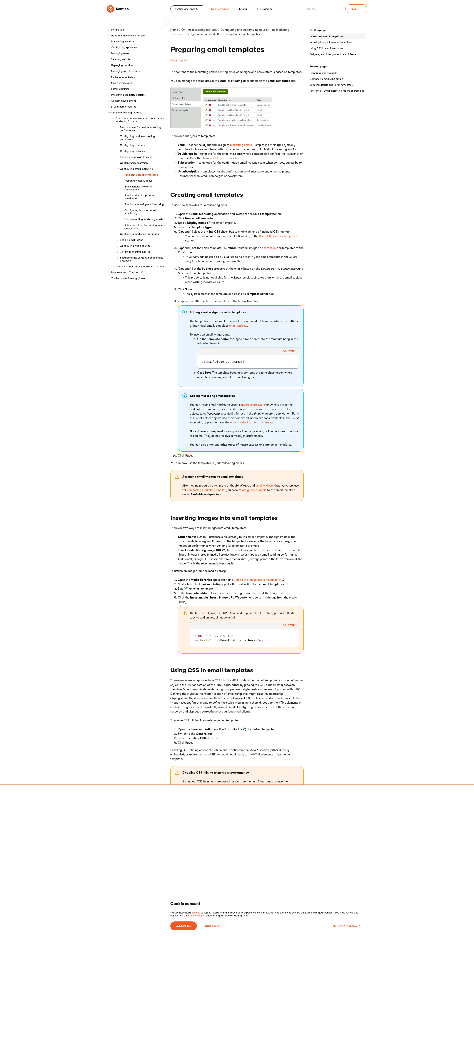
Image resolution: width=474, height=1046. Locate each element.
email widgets (238, 325)
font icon (270, 248)
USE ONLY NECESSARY (346, 925)
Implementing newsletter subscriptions (138, 188)
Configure (212, 925)
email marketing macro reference (251, 422)
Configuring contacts (132, 145)
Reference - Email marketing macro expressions (144, 226)
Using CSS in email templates (278, 236)
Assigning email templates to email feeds (333, 54)
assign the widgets (254, 490)
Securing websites (121, 59)
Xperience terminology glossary (129, 278)
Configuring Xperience (124, 47)
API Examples (264, 8)
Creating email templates (327, 36)
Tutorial (243, 8)
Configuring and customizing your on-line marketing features (140, 120)
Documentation (220, 8)
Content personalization (134, 162)
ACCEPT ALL (183, 925)
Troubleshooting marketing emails (143, 219)
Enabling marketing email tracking (144, 204)
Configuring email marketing (136, 168)
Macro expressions (121, 82)
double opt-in (219, 158)
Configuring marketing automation (140, 233)
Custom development (123, 100)
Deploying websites (122, 65)
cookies (195, 912)
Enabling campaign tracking (136, 156)
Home (174, 29)
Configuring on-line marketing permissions (137, 138)
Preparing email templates (141, 174)
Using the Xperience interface (128, 35)
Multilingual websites (123, 77)
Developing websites (122, 41)
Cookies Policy (196, 915)
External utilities (120, 88)
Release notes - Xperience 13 (127, 272)
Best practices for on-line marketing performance (140, 129)
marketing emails (241, 145)
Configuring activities (132, 151)
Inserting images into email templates (331, 42)
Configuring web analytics (135, 245)
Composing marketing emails (326, 78)
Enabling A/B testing (131, 239)
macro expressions (253, 404)
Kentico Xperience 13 (186, 8)
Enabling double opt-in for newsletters (139, 197)
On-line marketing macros (135, 251)
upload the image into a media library (258, 579)
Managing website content (126, 71)
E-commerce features (123, 106)
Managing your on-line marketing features (140, 266)
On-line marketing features (126, 112)
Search (356, 8)
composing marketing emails (205, 490)
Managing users (120, 53)
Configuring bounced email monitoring (140, 212)
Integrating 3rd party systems (128, 94)
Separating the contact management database (141, 259)
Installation (117, 29)
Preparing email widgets (138, 180)
